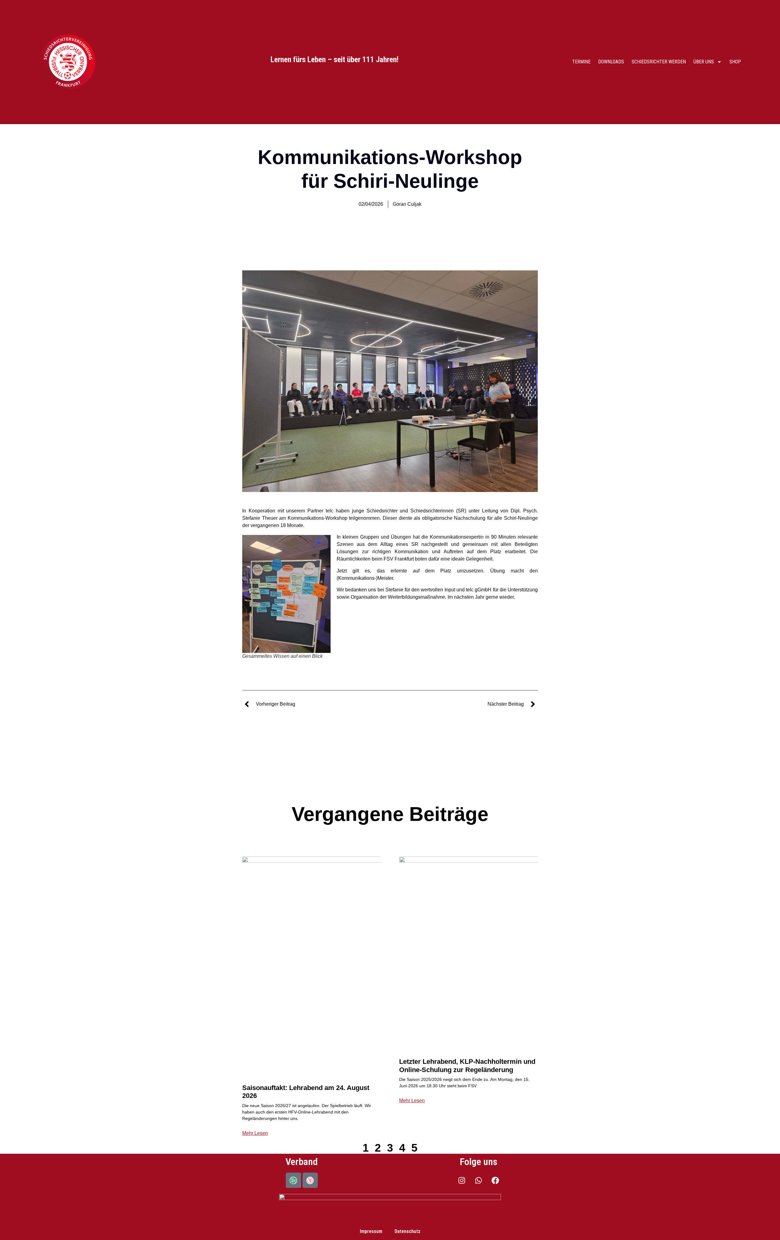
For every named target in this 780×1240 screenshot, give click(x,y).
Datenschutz (407, 1231)
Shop (735, 62)
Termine (581, 62)
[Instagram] (461, 1180)
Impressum (371, 1231)
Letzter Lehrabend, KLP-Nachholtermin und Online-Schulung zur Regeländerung (467, 1065)
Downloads (611, 62)
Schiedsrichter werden (659, 62)
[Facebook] (495, 1180)
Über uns (703, 62)
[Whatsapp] (478, 1180)
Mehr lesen (255, 1133)
